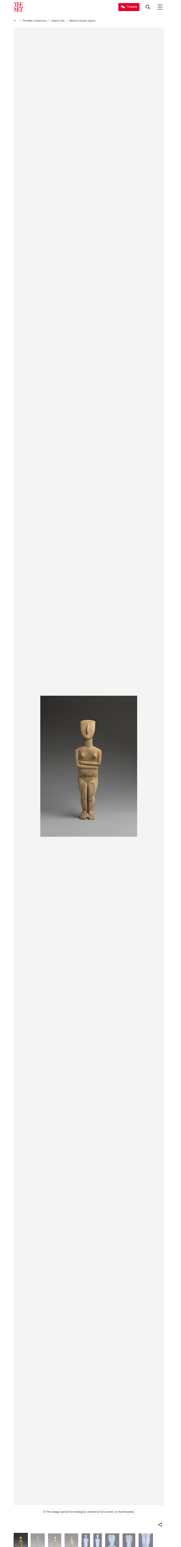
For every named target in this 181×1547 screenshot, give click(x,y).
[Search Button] (148, 7)
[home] (15, 21)
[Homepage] (18, 7)
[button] (160, 1524)
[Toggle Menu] (160, 7)
